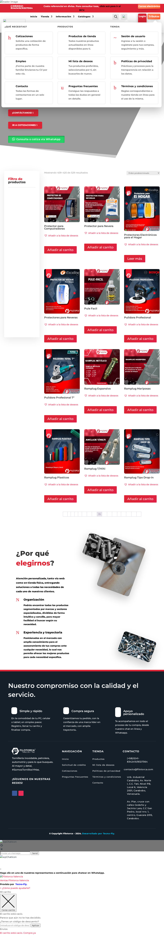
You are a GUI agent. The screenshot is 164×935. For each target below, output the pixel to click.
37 (109, 514)
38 (114, 514)
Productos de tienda (82, 36)
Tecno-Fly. (21, 884)
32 (84, 514)
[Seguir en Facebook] (14, 793)
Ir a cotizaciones (24, 125)
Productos (98, 759)
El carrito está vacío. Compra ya (18, 932)
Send (35, 853)
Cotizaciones (24, 36)
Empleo (21, 61)
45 (134, 514)
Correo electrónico (149, 6)
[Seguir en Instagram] (21, 793)
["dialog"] (82, 912)
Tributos (154, 16)
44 (128, 514)
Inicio (33, 16)
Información (63, 16)
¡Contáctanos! (22, 112)
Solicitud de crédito (74, 765)
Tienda (45, 16)
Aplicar (35, 925)
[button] (61, 236)
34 (94, 514)
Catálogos (84, 16)
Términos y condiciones (137, 86)
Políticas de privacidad (136, 61)
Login (142, 16)
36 (104, 514)
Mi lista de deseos (81, 61)
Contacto (22, 86)
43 (123, 514)
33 (89, 514)
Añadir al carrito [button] (60, 250)
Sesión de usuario (133, 36)
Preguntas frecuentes (83, 86)
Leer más (134, 259)
